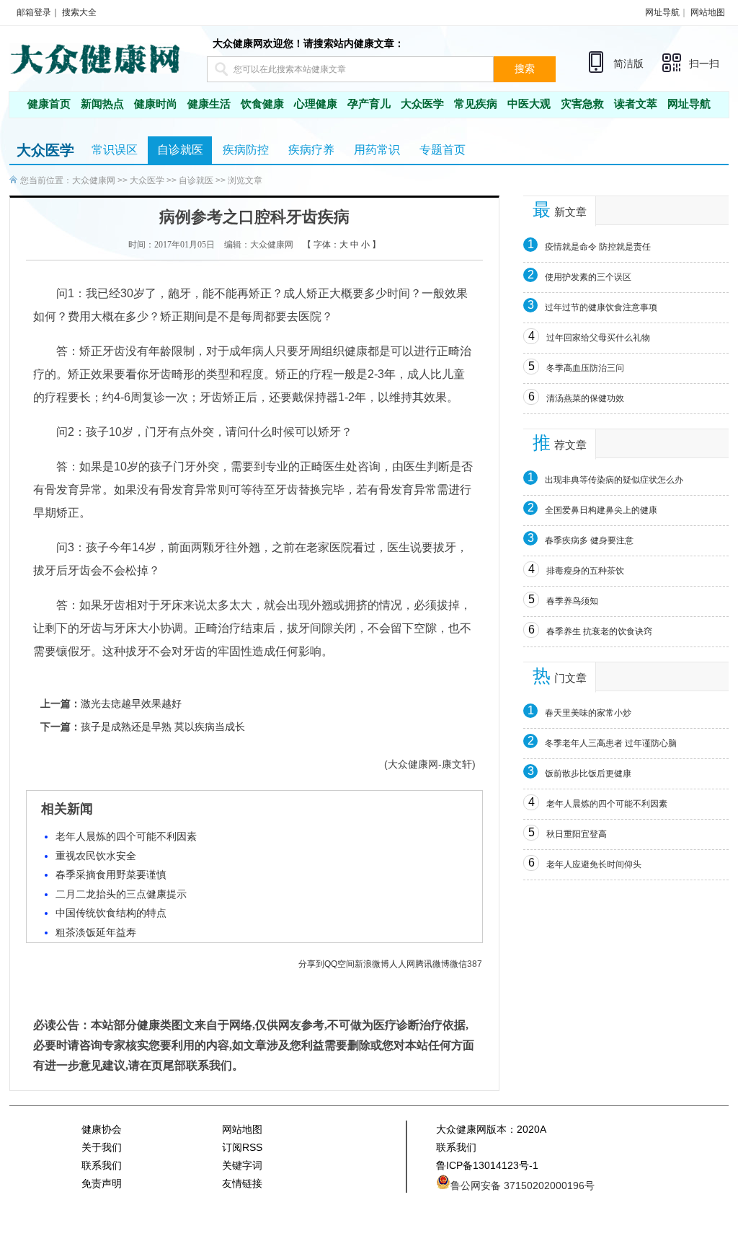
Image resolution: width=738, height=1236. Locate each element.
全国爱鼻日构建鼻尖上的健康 (601, 510)
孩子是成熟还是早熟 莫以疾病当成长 (163, 726)
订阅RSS (242, 1147)
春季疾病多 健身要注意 (589, 540)
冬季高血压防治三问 (585, 368)
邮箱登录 (34, 12)
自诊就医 (180, 150)
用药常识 (377, 150)
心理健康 (315, 104)
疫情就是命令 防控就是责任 (598, 247)
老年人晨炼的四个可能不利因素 (126, 836)
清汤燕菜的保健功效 (585, 398)
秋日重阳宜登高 (576, 834)
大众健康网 (93, 180)
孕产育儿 (369, 104)
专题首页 (442, 150)
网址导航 (662, 12)
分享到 (311, 964)
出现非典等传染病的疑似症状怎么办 (614, 480)
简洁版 (628, 63)
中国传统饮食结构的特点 (110, 913)
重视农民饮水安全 (95, 856)
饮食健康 (262, 104)
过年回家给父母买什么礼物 (598, 338)
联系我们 (101, 1165)
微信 (458, 964)
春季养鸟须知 (572, 601)
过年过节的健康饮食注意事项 (601, 307)
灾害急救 (582, 104)
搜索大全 (79, 12)
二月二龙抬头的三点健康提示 (121, 894)
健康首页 (49, 104)
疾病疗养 (311, 150)
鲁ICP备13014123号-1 (487, 1165)
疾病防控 (246, 150)
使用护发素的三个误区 (588, 277)
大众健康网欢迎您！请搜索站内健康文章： (308, 43)
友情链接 (242, 1183)
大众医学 (422, 104)
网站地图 (707, 12)
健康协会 (101, 1129)
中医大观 (529, 104)
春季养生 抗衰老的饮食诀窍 (599, 631)
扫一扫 (704, 63)
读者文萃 (635, 104)
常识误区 (115, 150)
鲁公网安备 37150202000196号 (522, 1185)
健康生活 (209, 104)
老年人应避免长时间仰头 (593, 864)
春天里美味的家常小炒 (588, 713)
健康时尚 (155, 104)
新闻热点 (102, 104)
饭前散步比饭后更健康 (588, 773)
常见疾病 (475, 104)
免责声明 (101, 1183)
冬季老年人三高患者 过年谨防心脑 (611, 743)
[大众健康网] (94, 58)
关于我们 (101, 1147)
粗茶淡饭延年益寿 (95, 932)
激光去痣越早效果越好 (131, 703)
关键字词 (242, 1165)
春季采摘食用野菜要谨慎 (110, 874)
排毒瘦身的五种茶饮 (585, 571)
